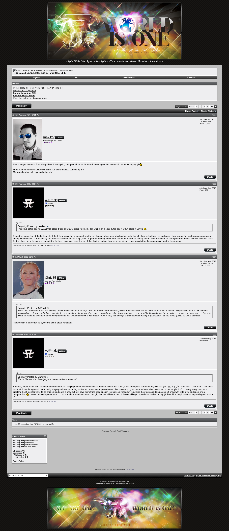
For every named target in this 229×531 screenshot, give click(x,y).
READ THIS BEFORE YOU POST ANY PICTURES (38, 88)
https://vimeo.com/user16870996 (29, 169)
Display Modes (207, 111)
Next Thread (122, 431)
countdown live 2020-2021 (31, 424)
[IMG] (15, 455)
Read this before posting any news (30, 98)
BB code (16, 451)
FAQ (76, 78)
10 (204, 107)
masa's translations (126, 61)
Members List (129, 78)
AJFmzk (51, 200)
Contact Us (189, 475)
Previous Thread (109, 431)
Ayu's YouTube (108, 61)
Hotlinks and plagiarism (24, 90)
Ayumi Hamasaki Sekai (25, 70)
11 (208, 107)
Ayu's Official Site (76, 61)
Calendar (191, 78)
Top (219, 475)
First (191, 107)
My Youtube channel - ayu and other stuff (33, 172)
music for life (48, 424)
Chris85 (50, 277)
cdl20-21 (16, 424)
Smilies (16, 453)
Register (36, 78)
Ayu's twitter (93, 61)
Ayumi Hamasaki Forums (47, 70)
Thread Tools (190, 111)
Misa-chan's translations (149, 61)
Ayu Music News (66, 70)
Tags (14, 420)
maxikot (48, 137)
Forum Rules (18, 461)
